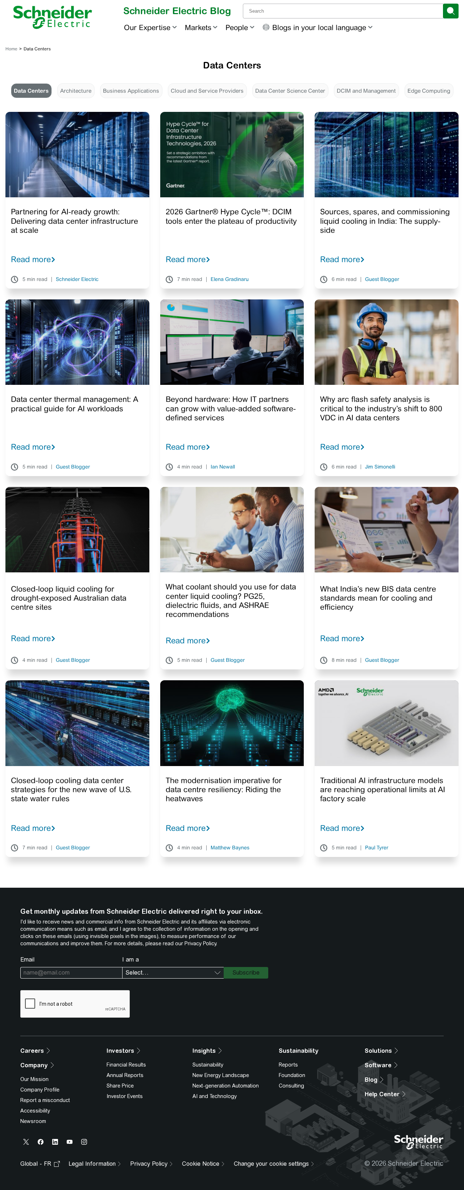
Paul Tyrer (376, 847)
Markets (198, 27)
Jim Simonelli (380, 467)
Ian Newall (223, 467)
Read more (31, 259)
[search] (451, 11)
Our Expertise (147, 27)
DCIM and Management (366, 91)
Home (11, 48)
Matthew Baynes (230, 847)
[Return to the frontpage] (52, 17)
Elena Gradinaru (230, 279)
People (236, 27)
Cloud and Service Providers (207, 91)
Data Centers (31, 91)
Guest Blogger (382, 279)
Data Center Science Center (290, 91)
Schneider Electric (77, 279)
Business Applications (131, 91)
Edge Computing (428, 91)
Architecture (75, 91)
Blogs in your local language (319, 27)
